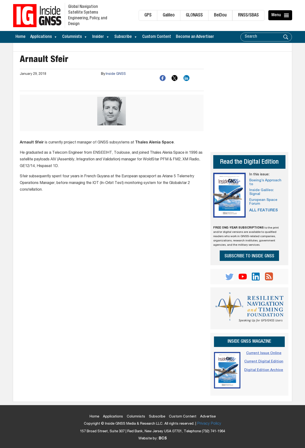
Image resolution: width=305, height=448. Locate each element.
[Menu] (287, 15)
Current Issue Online (263, 353)
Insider (98, 37)
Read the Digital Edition (249, 162)
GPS (148, 15)
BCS (163, 439)
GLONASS (194, 15)
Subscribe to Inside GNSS (249, 256)
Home (20, 37)
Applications (41, 37)
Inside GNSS (116, 74)
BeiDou (220, 15)
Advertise (208, 416)
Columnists (72, 37)
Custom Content (156, 37)
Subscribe (123, 37)
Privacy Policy (209, 424)
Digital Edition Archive (263, 370)
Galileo (169, 15)
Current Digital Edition (263, 361)
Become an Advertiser (195, 37)
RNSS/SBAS (248, 15)
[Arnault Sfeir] (111, 113)
